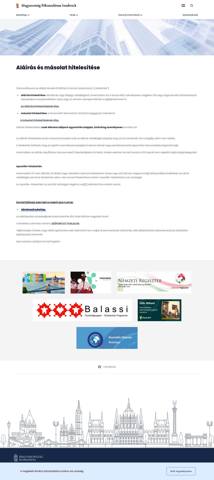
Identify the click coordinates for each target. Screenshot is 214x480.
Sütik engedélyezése (181, 471)
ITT (85, 184)
